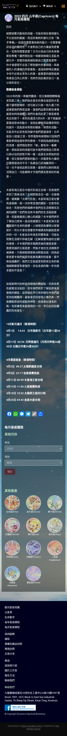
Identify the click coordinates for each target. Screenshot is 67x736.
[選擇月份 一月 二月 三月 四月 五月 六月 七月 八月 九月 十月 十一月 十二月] (33, 463)
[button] (63, 6)
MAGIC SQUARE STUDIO (32, 726)
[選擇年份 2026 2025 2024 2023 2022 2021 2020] (33, 448)
